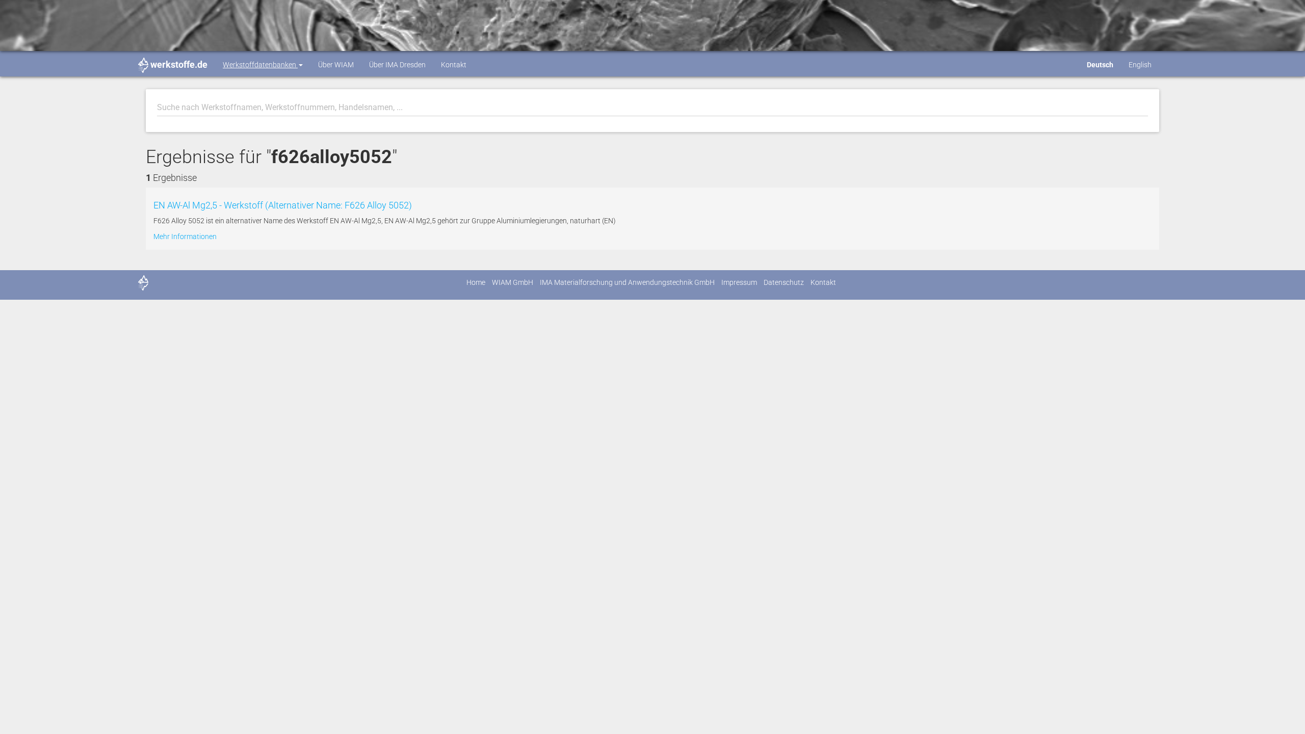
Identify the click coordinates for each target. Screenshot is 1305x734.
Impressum (739, 282)
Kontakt (453, 65)
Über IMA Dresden (397, 65)
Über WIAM (336, 65)
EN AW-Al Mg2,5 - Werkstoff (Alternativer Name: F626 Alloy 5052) (282, 205)
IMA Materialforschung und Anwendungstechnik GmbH (627, 282)
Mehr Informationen (185, 236)
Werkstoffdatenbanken (260, 65)
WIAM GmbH (512, 282)
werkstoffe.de (178, 64)
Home (475, 282)
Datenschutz (784, 282)
